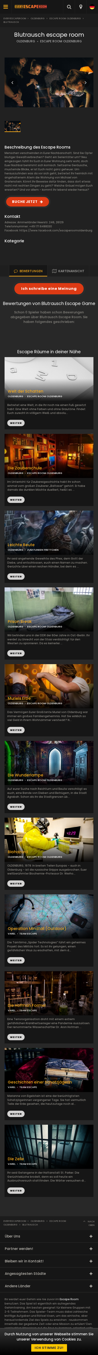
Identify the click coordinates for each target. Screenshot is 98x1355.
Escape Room (69, 1299)
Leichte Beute (21, 545)
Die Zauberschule (25, 468)
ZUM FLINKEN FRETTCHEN (43, 550)
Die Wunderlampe (25, 775)
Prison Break (20, 621)
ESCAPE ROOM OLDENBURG (61, 41)
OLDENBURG (25, 41)
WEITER (16, 500)
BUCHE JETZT (25, 201)
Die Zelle (16, 1159)
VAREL (11, 933)
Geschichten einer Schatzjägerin (40, 1082)
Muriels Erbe (19, 698)
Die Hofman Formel (27, 1005)
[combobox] (80, 7)
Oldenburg (37, 18)
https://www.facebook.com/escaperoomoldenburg (55, 230)
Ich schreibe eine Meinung (49, 288)
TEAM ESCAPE (28, 933)
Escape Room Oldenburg (65, 18)
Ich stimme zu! (49, 1347)
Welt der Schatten (25, 391)
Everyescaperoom (14, 18)
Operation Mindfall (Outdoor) (37, 928)
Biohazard (18, 852)
